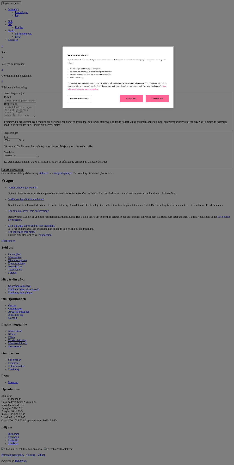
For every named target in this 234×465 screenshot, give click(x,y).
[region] (118, 77)
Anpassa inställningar (79, 98)
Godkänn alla (157, 98)
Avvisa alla (131, 98)
